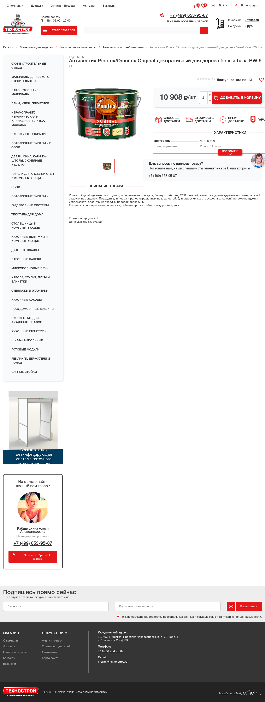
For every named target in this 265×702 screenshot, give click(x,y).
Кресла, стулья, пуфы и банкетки (30, 279)
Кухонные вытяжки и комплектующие (29, 239)
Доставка (37, 5)
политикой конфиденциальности (239, 616)
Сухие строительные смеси (28, 66)
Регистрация (249, 5)
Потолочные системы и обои (31, 145)
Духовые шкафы (25, 250)
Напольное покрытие (29, 134)
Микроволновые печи (29, 268)
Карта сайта (50, 658)
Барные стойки (24, 372)
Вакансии (109, 5)
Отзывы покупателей (56, 646)
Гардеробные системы (30, 205)
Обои (15, 187)
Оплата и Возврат (63, 5)
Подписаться (249, 606)
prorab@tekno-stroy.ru (113, 661)
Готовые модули (25, 349)
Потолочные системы (29, 196)
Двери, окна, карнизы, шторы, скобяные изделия (29, 160)
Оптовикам (49, 652)
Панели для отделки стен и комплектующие (32, 176)
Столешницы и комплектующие (25, 225)
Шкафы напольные (27, 340)
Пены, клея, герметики (30, 103)
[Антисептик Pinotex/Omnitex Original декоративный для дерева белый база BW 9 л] (107, 114)
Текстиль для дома (27, 214)
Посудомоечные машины (32, 309)
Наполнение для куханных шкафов (26, 320)
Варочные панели (26, 259)
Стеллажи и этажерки (29, 291)
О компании (15, 5)
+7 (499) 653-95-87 (189, 16)
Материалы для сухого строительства (30, 79)
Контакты (89, 5)
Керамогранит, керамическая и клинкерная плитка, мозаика (28, 119)
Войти (223, 5)
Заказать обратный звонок (187, 21)
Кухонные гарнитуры (28, 331)
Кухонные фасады (26, 300)
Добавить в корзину (240, 98)
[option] (107, 114)
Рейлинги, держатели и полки (30, 361)
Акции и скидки (52, 640)
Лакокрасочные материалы (24, 92)
